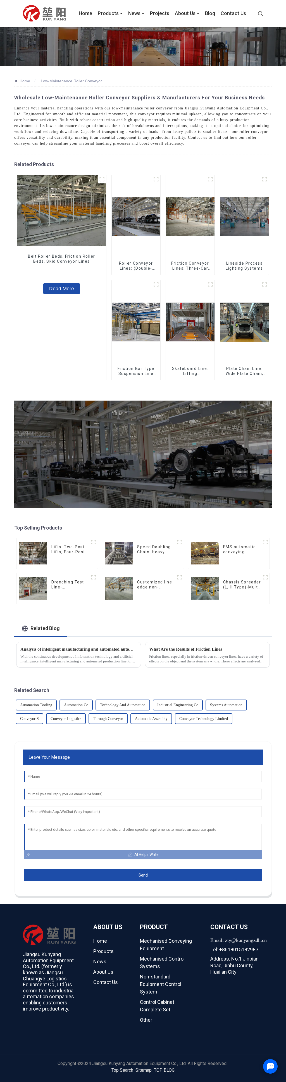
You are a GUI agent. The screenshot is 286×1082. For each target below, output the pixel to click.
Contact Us (105, 982)
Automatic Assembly (151, 719)
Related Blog (45, 628)
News (99, 961)
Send (143, 875)
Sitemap (143, 1070)
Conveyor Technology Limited (203, 719)
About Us (103, 972)
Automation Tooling (36, 705)
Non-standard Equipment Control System (160, 984)
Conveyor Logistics (66, 719)
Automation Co (76, 705)
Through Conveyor (108, 719)
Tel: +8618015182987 (234, 949)
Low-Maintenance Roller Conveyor (71, 81)
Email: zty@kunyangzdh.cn (238, 940)
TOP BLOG (164, 1070)
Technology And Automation (123, 705)
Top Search (122, 1070)
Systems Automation (226, 705)
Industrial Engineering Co (177, 705)
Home (25, 81)
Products (103, 951)
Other (146, 1020)
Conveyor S (29, 719)
